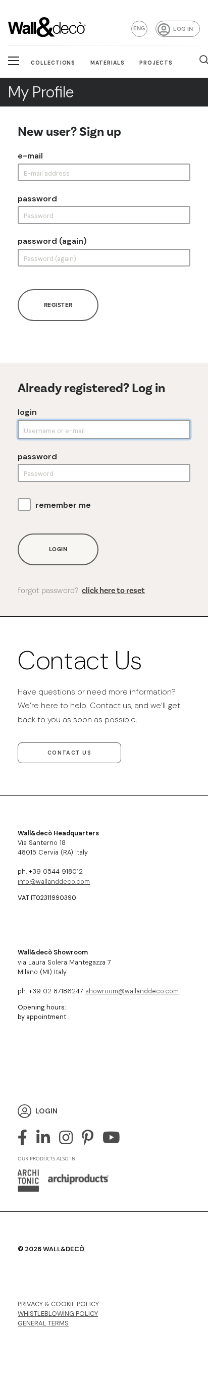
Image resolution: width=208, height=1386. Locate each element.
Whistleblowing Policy (58, 1313)
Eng (139, 28)
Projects (156, 63)
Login (27, 412)
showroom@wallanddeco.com (132, 991)
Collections (53, 63)
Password (37, 199)
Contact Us (69, 752)
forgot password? (81, 590)
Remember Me (63, 505)
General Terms (43, 1323)
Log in (183, 29)
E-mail (30, 156)
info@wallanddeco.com (54, 881)
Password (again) (52, 241)
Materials (107, 63)
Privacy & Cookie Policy (58, 1304)
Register (58, 305)
